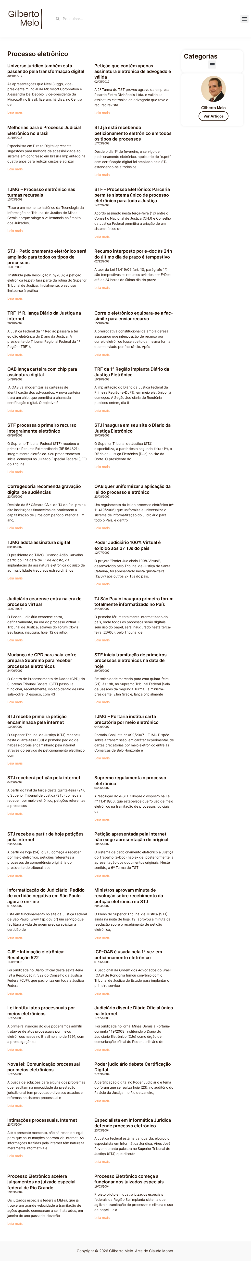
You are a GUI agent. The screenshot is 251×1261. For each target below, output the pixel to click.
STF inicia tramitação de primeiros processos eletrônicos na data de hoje (130, 660)
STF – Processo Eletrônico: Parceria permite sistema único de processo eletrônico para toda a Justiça (132, 195)
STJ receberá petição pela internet (43, 777)
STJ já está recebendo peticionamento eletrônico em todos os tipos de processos (133, 133)
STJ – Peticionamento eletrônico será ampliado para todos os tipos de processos (46, 256)
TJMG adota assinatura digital (38, 542)
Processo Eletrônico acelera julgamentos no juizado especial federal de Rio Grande (41, 1182)
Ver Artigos (213, 116)
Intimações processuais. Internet (42, 1120)
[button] (244, 19)
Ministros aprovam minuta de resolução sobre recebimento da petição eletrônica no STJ (128, 895)
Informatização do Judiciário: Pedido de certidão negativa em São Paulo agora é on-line (46, 895)
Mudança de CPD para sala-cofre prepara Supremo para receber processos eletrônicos (41, 660)
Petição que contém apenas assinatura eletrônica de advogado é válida (132, 71)
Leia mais (15, 112)
